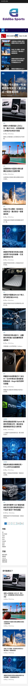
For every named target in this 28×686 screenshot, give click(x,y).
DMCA (4, 558)
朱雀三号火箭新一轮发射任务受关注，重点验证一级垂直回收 (18, 51)
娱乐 (3, 545)
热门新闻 (4, 534)
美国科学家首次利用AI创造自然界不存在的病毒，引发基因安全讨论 (18, 60)
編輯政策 (4, 560)
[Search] (26, 30)
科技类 (4, 541)
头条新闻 (5, 419)
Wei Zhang (10, 95)
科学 (3, 73)
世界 (3, 536)
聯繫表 (4, 546)
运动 (4, 166)
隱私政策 (4, 562)
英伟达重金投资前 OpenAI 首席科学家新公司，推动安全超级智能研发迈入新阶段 (13, 424)
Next (22, 523)
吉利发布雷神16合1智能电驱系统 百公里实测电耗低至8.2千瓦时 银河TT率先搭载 (13, 507)
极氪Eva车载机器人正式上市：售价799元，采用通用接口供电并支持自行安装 (13, 128)
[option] (14, 42)
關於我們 (4, 554)
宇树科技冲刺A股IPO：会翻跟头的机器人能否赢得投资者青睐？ (13, 337)
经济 (3, 537)
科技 (4, 123)
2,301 (18, 523)
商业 (4, 292)
